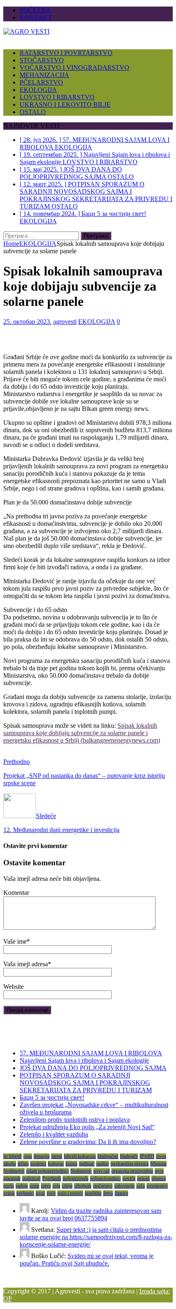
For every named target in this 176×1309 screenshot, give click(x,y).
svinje (9, 1193)
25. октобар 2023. (27, 321)
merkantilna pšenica (130, 1164)
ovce (159, 1171)
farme (56, 1156)
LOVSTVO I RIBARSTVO (57, 97)
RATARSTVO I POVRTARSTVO (66, 52)
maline (102, 1164)
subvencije (124, 1186)
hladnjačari (107, 1156)
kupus (71, 1164)
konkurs (38, 1164)
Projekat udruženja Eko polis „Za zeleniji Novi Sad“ (87, 1126)
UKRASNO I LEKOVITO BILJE (65, 104)
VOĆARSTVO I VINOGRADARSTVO (74, 67)
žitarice (121, 1193)
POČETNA (35, 10)
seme (34, 1186)
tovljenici (25, 1193)
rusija (8, 1186)
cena (27, 1156)
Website (13, 986)
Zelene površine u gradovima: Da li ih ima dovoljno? (88, 1141)
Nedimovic (81, 1171)
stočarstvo (103, 1186)
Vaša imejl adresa (25, 964)
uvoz (40, 1193)
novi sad (101, 1171)
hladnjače (129, 1156)
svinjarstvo (157, 1186)
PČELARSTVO (41, 82)
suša (140, 1186)
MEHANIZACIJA (44, 74)
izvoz (161, 1156)
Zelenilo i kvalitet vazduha (54, 1134)
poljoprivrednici (105, 1178)
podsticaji (31, 1178)
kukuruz (56, 1164)
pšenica (158, 1178)
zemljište (93, 1193)
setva (46, 1186)
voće (51, 1193)
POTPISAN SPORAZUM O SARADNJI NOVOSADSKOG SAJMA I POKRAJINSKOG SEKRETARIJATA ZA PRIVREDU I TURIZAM (86, 1083)
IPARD (147, 1156)
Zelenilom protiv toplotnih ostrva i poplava (75, 1119)
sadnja (22, 1186)
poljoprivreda (75, 1178)
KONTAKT (36, 17)
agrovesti (65, 321)
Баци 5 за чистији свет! (52, 1097)
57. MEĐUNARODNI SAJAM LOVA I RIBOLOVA (91, 1053)
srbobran (82, 1186)
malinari (87, 1164)
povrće (128, 1178)
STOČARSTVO (42, 60)
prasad (143, 1178)
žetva (108, 1193)
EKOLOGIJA (38, 89)
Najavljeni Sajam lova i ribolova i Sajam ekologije (84, 1060)
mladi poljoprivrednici (47, 1171)
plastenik (11, 1178)
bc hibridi (12, 1156)
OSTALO (33, 111)
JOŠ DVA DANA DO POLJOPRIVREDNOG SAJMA (93, 1067)
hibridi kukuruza (80, 1156)
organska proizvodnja (132, 1171)
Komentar (16, 892)
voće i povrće (70, 1193)
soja (56, 1186)
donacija (42, 1156)
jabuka (9, 1164)
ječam (23, 1164)
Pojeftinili (51, 1178)
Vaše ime (15, 941)
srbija (67, 1186)
